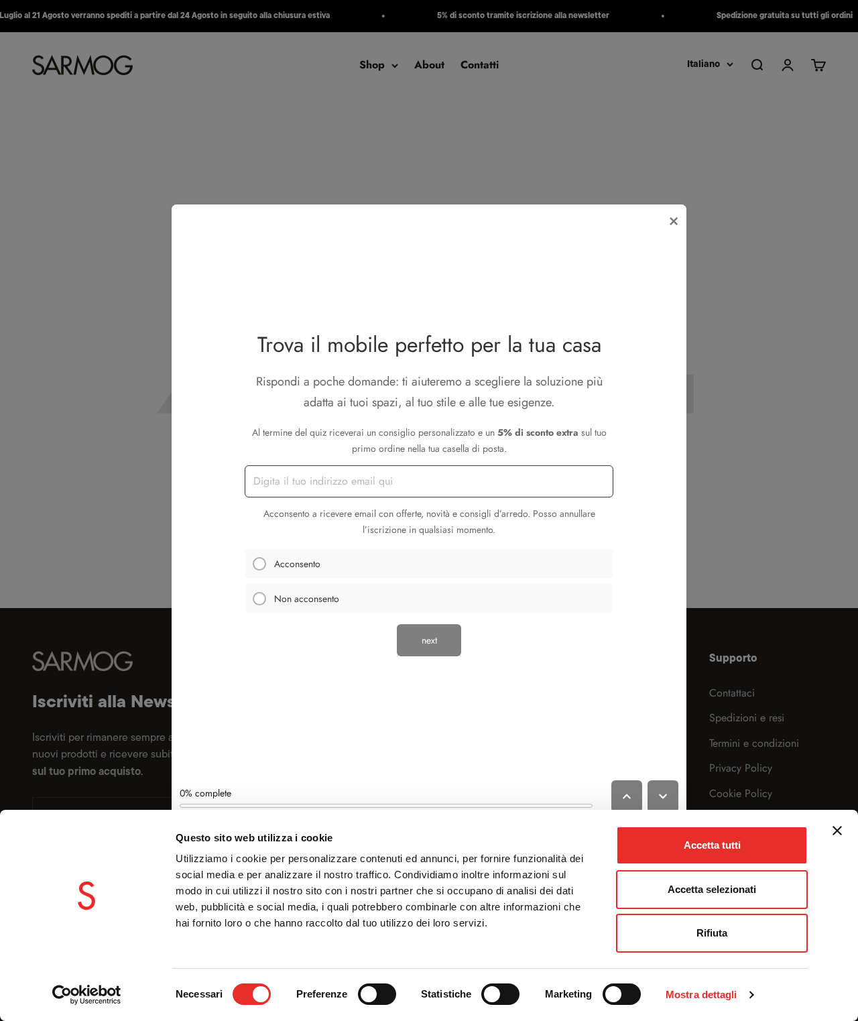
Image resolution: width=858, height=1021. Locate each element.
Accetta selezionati (712, 889)
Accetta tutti (712, 845)
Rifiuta (711, 933)
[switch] (377, 994)
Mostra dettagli (701, 994)
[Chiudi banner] (837, 830)
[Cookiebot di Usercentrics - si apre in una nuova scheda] (86, 995)
